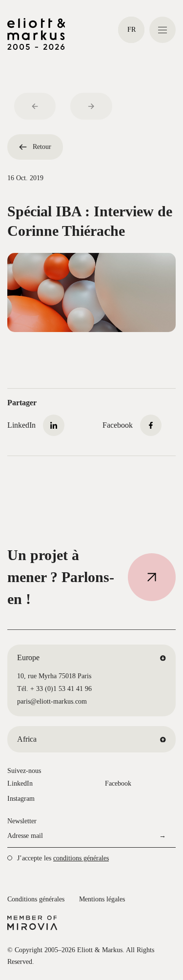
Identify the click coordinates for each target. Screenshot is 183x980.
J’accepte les (63, 858)
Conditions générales (35, 899)
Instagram (21, 798)
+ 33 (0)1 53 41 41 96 (61, 688)
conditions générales (81, 858)
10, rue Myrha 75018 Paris (54, 676)
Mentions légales (102, 899)
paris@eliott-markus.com (52, 701)
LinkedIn (20, 783)
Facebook (118, 783)
